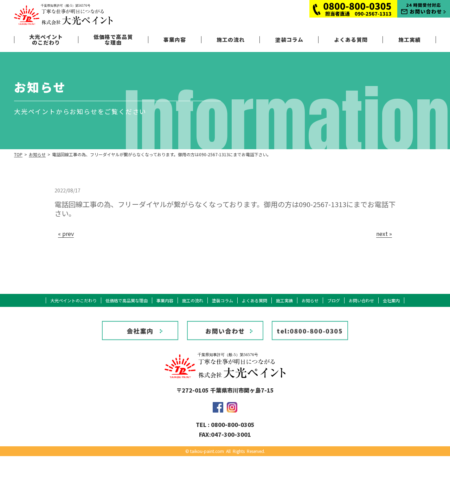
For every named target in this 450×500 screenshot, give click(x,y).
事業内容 (174, 39)
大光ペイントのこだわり (46, 39)
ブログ (333, 300)
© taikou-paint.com (204, 451)
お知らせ (37, 154)
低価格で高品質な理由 (113, 39)
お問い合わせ (361, 300)
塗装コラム (289, 39)
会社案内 (391, 300)
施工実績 (409, 39)
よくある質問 (351, 39)
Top (18, 154)
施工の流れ (231, 39)
